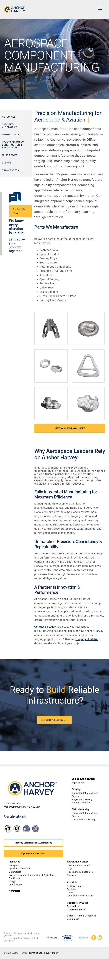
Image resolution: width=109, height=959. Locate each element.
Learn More (10, 940)
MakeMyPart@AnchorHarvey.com (22, 807)
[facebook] (93, 937)
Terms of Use (35, 953)
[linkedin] (99, 937)
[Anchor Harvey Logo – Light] (15, 7)
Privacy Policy (51, 953)
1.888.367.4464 (12, 803)
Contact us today (45, 626)
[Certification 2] (17, 826)
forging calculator (87, 639)
